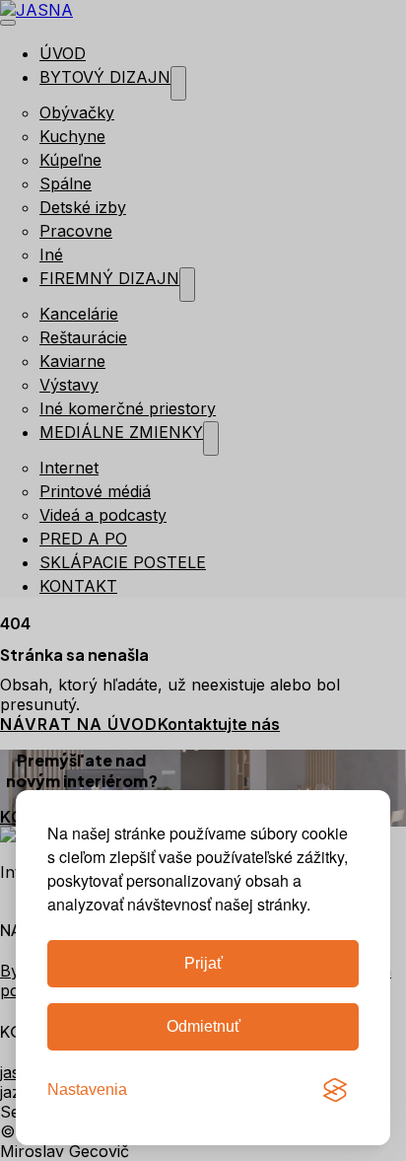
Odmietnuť (203, 1026)
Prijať (203, 963)
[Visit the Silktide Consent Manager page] (335, 1090)
